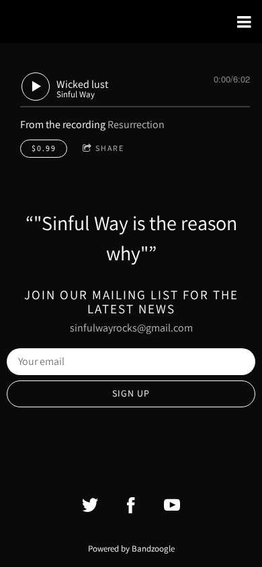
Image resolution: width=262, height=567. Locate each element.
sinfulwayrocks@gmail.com (131, 328)
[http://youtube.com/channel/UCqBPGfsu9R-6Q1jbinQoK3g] (172, 505)
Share (109, 148)
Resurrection (136, 124)
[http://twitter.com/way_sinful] (90, 505)
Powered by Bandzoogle (131, 548)
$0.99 (44, 148)
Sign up (131, 393)
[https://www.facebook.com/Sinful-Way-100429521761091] (131, 505)
